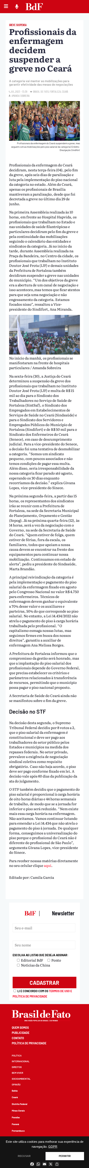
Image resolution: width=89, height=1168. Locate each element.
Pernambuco (18, 1130)
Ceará (15, 1097)
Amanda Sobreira (21, 95)
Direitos (17, 1067)
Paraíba (16, 1117)
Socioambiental (21, 1078)
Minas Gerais (18, 1110)
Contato (18, 1038)
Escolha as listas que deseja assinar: (40, 955)
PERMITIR (65, 1156)
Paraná (15, 1124)
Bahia (15, 1090)
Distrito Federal (19, 1104)
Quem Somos (20, 1027)
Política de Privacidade (29, 1043)
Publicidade (20, 1032)
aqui (47, 865)
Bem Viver (17, 1072)
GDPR (52, 1146)
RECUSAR (24, 1156)
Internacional (20, 1061)
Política (17, 1055)
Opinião (16, 1084)
